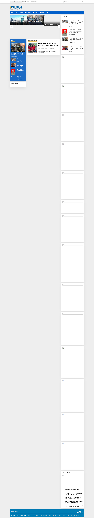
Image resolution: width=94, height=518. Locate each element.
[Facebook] (78, 512)
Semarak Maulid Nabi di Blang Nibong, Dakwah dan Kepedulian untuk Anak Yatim (17, 54)
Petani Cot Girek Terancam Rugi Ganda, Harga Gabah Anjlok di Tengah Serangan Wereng (74, 506)
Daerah (42, 48)
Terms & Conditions (61, 515)
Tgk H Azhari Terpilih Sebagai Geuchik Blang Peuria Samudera (20, 70)
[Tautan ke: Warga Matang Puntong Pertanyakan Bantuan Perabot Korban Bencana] (13, 59)
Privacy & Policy (52, 515)
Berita (39, 48)
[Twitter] (80, 512)
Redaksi (29, 515)
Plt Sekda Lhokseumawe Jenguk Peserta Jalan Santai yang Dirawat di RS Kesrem (48, 45)
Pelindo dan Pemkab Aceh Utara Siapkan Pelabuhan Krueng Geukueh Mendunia (73, 490)
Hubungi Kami (70, 515)
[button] (83, 2)
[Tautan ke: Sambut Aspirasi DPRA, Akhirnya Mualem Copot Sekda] (13, 65)
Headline (45, 48)
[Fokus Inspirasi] (17, 7)
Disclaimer (45, 515)
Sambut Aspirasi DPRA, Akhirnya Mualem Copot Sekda (20, 64)
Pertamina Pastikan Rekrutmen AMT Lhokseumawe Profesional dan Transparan (20, 77)
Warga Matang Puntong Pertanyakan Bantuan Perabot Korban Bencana (20, 59)
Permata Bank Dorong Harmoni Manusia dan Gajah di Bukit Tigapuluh (74, 502)
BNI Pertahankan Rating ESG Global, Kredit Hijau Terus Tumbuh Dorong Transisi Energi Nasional (73, 498)
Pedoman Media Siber (37, 515)
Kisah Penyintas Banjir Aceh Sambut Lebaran (18, 22)
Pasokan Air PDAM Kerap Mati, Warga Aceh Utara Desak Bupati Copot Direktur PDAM (51, 35)
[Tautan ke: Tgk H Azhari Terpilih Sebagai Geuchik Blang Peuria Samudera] (13, 71)
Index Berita (76, 515)
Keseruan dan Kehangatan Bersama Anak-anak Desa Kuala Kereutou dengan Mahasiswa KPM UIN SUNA (35, 23)
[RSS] (82, 512)
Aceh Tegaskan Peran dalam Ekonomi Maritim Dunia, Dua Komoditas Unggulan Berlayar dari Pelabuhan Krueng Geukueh (74, 494)
